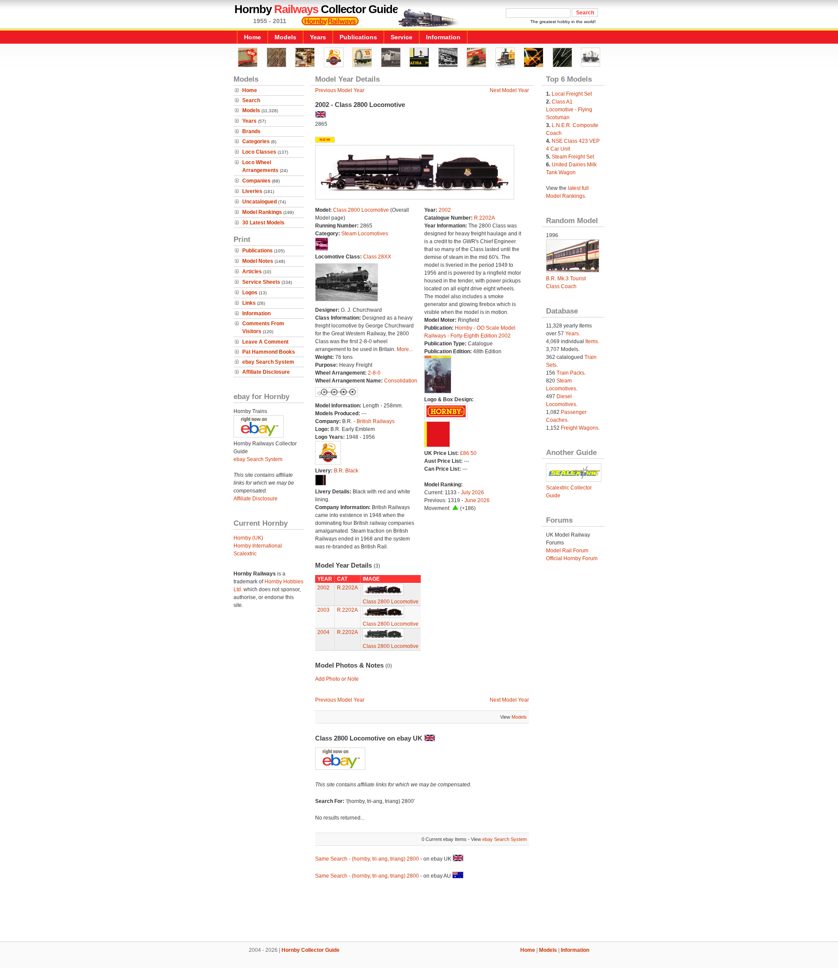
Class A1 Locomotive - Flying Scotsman (569, 110)
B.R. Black (346, 471)
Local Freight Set (572, 94)
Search (251, 100)
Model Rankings (262, 212)
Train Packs (570, 373)
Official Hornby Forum (572, 558)
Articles (252, 272)
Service (401, 37)
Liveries (252, 191)
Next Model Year (509, 90)
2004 (323, 632)
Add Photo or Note (337, 679)
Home (252, 37)
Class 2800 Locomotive (361, 210)
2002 (445, 210)
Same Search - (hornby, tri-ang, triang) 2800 (367, 859)
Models (285, 37)
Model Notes (257, 261)
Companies (256, 181)
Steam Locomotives (364, 234)
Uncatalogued (259, 202)
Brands (251, 131)
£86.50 (468, 453)
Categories (256, 141)
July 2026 (472, 492)
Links (249, 303)
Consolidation (400, 381)
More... (405, 349)
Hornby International (258, 546)
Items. (592, 341)
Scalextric (245, 554)
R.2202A (484, 218)
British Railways (376, 421)
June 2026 (477, 500)
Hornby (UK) (248, 538)
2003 (323, 610)
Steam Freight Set (573, 157)
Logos (250, 292)
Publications (358, 37)
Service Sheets (261, 282)
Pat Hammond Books (268, 352)
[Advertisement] (419, 911)
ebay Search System (268, 362)
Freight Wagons (579, 428)
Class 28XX (377, 257)
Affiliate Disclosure (266, 372)
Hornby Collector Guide (311, 950)
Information (443, 37)
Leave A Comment (265, 342)
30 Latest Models (263, 223)
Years (318, 37)
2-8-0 (374, 373)
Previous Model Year (339, 90)
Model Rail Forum (567, 551)
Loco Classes (259, 152)
